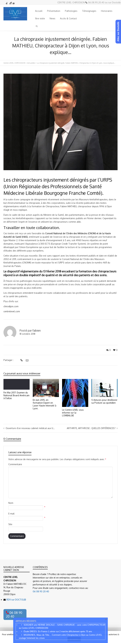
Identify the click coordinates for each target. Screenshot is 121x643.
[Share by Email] (26, 360)
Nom (10, 503)
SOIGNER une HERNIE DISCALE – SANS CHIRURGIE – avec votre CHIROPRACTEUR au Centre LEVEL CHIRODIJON (62, 626)
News (52, 18)
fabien (36, 330)
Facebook (14, 2)
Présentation (53, 11)
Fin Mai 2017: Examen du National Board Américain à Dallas (16, 395)
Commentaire (15, 464)
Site (10, 524)
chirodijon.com (10, 306)
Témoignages (89, 11)
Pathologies (71, 11)
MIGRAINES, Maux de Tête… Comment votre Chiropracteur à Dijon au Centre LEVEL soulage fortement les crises (60, 636)
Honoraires (106, 11)
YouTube (10, 2)
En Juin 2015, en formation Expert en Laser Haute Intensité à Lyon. (44, 404)
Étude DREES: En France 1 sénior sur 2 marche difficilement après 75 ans (58, 631)
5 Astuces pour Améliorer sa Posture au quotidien (104, 401)
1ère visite (40, 18)
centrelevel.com (11, 311)
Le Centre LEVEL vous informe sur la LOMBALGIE (73, 412)
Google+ (5, 2)
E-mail (11, 513)
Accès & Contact (68, 18)
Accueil (38, 11)
